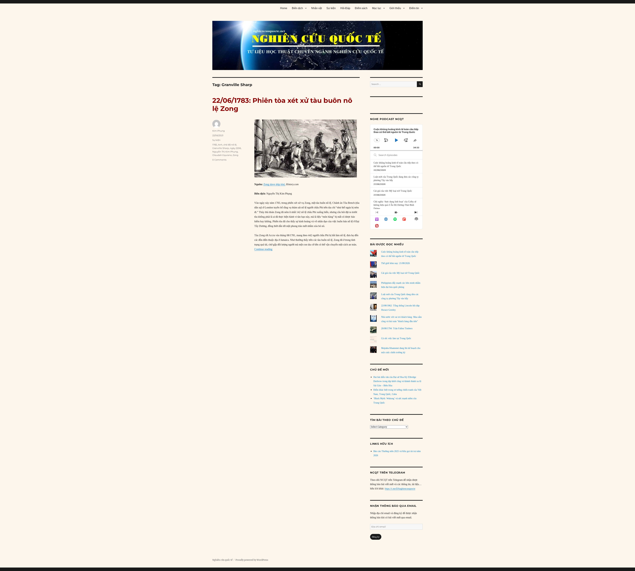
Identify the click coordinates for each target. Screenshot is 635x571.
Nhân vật (316, 8)
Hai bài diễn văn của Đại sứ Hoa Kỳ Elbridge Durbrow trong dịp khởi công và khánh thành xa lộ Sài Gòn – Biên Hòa (397, 381)
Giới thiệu (395, 8)
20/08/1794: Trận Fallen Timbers (396, 328)
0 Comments (219, 159)
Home (283, 8)
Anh (220, 144)
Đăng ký (376, 537)
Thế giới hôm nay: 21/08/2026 (395, 263)
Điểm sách (361, 8)
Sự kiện (331, 8)
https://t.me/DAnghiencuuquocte (400, 488)
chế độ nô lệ (229, 144)
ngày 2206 (235, 148)
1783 (214, 144)
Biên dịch (297, 8)
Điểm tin (414, 8)
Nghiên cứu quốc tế (222, 560)
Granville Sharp (220, 148)
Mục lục (376, 8)
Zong (235, 155)
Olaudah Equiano (222, 155)
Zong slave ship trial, (274, 184)
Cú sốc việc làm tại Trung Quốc (396, 338)
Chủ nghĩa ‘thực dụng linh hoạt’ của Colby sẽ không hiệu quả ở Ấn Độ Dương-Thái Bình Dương (395, 205)
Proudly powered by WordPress (251, 560)
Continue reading (263, 249)
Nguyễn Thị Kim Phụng (225, 151)
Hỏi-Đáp (345, 8)
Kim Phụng (218, 130)
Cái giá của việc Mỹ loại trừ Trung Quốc (393, 191)
